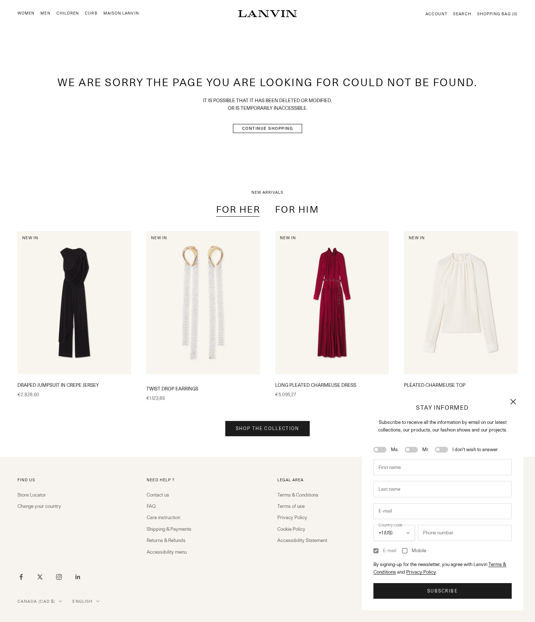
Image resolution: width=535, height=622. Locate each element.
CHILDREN (67, 13)
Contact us (158, 495)
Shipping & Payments (169, 529)
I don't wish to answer (475, 449)
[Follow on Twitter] (40, 577)
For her (238, 209)
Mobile (419, 550)
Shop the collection (267, 428)
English (82, 601)
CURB (91, 13)
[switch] (380, 450)
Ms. (395, 449)
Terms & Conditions (297, 495)
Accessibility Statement (302, 540)
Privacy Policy (421, 572)
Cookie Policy (291, 529)
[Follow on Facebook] (21, 577)
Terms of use (291, 506)
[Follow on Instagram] (59, 577)
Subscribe (442, 591)
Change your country (39, 506)
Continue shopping (267, 128)
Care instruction (163, 517)
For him (297, 209)
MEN (45, 13)
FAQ (151, 506)
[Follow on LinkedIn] (78, 577)
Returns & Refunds (166, 540)
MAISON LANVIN (121, 13)
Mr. (425, 449)
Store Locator (31, 495)
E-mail (389, 550)
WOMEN (26, 13)
